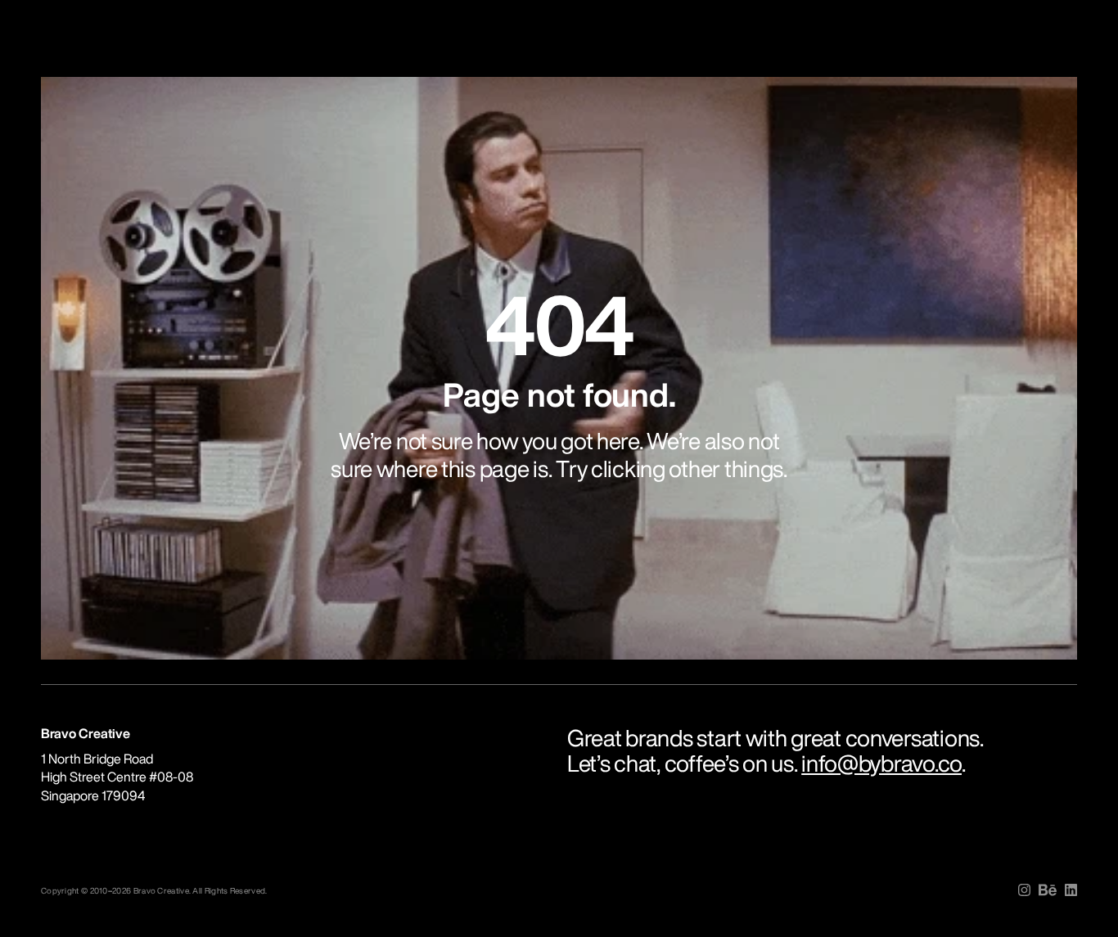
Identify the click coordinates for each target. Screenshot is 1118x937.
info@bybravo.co (881, 763)
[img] (1024, 890)
